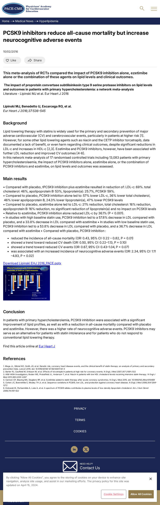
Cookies (80, 431)
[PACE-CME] (26, 9)
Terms (80, 420)
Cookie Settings (114, 494)
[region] (80, 487)
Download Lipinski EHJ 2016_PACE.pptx (32, 263)
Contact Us (90, 468)
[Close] (150, 479)
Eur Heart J (47, 346)
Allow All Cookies (141, 494)
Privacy (80, 408)
